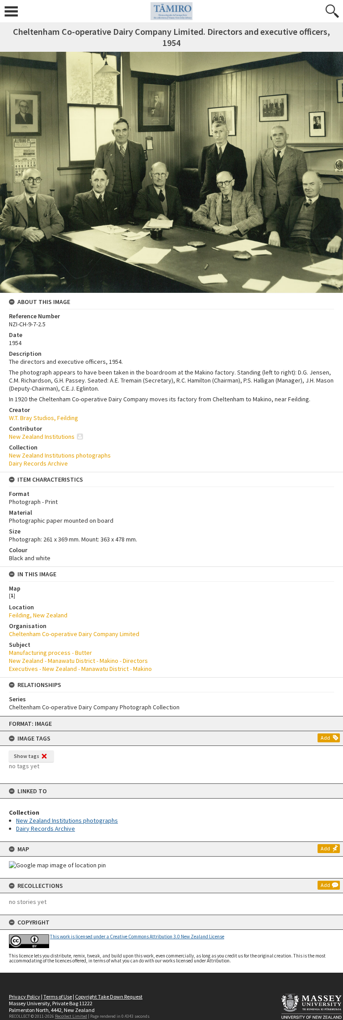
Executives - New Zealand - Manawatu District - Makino (80, 669)
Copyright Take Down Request (108, 996)
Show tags (26, 756)
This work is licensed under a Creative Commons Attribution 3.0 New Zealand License (137, 936)
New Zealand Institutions (42, 437)
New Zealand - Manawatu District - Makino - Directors (78, 661)
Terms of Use (57, 996)
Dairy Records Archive (45, 828)
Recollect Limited (71, 1016)
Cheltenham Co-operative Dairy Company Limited (74, 634)
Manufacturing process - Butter (50, 653)
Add (325, 737)
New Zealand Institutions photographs (67, 820)
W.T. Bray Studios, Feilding (43, 418)
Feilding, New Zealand (38, 615)
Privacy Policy (24, 996)
